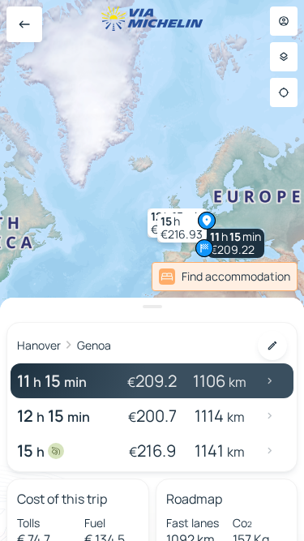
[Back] (24, 24)
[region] (152, 270)
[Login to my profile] (284, 21)
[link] (262, 276)
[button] (235, 243)
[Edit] (272, 345)
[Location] (284, 92)
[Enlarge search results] (152, 307)
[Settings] (284, 56)
